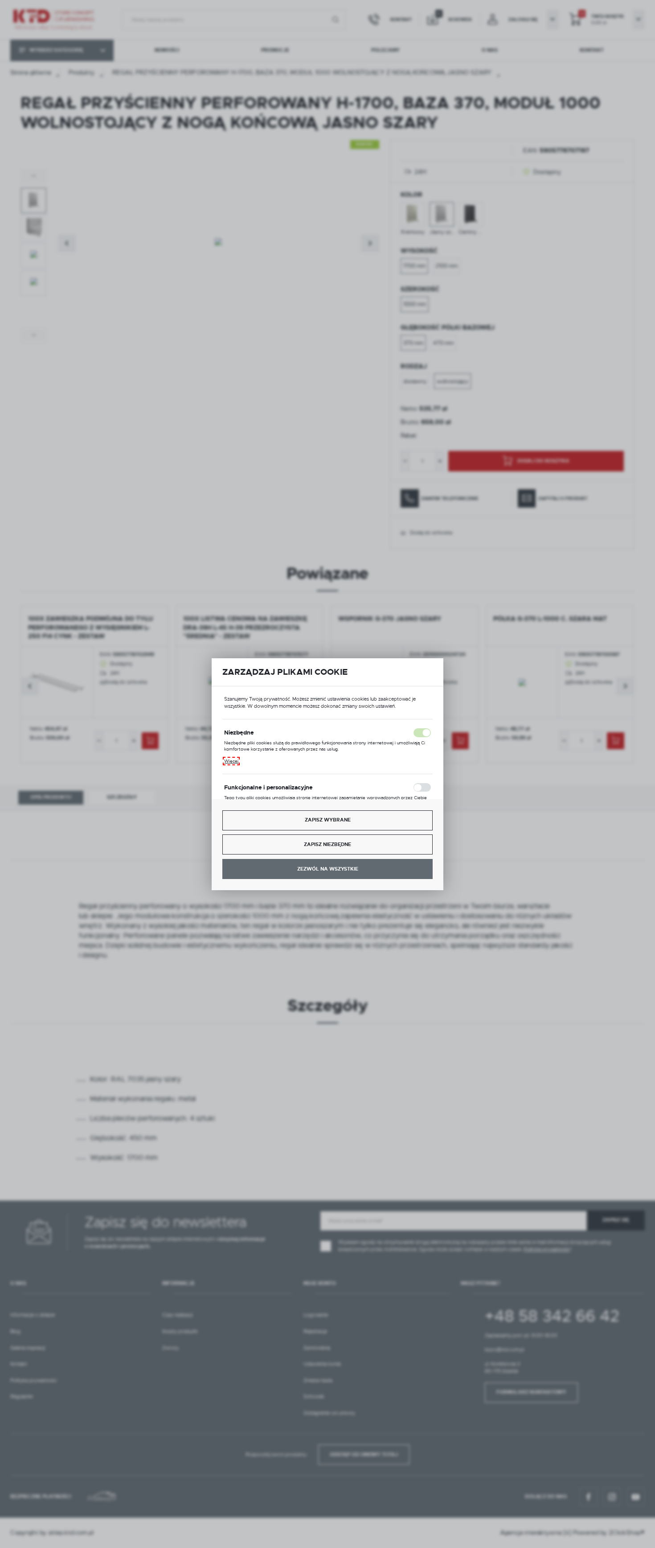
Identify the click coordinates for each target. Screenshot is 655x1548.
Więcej (231, 761)
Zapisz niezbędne (327, 844)
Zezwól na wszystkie (327, 869)
